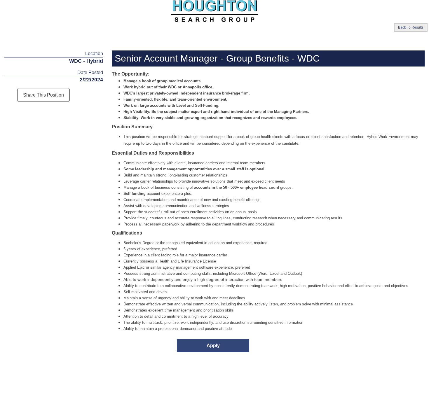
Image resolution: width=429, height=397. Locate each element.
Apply (213, 345)
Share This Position (43, 94)
